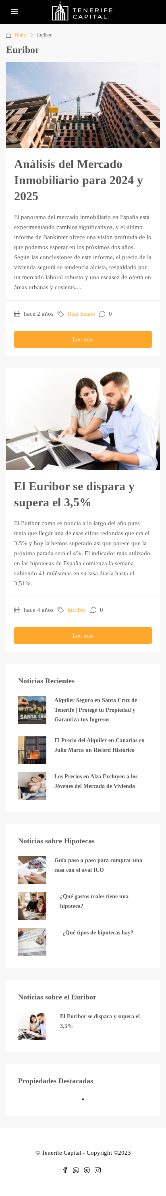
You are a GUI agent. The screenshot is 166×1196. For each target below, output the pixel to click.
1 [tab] (87, 1103)
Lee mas (83, 339)
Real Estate (81, 314)
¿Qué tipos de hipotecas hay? (97, 933)
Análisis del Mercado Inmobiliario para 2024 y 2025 (78, 180)
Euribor (76, 610)
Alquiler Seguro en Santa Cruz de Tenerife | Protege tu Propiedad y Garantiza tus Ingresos (95, 710)
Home (21, 35)
